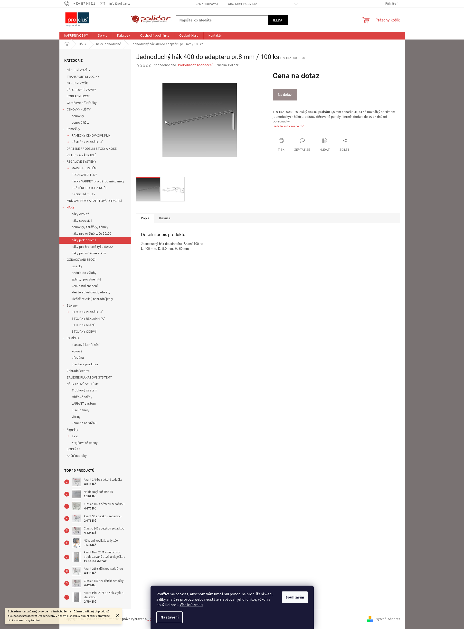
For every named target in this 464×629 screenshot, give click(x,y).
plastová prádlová (85, 364)
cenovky (78, 116)
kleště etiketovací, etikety (91, 292)
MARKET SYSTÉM (84, 168)
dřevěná (78, 357)
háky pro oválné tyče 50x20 (91, 233)
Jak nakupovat (207, 4)
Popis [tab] (145, 218)
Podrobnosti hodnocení (195, 65)
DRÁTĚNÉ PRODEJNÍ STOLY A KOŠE (92, 148)
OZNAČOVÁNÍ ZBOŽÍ (81, 259)
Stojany (72, 305)
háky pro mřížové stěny (89, 253)
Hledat (278, 20)
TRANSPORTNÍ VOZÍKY (83, 76)
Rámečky (73, 129)
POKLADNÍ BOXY (78, 96)
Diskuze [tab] (164, 218)
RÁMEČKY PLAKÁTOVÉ (87, 142)
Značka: (227, 65)
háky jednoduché (84, 240)
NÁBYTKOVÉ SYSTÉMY (83, 384)
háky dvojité (80, 214)
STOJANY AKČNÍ (83, 325)
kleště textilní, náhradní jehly (92, 299)
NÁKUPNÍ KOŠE (77, 83)
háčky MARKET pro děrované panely (98, 181)
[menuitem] (76, 36)
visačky (77, 266)
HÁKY (70, 207)
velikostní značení (85, 286)
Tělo (75, 436)
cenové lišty (80, 122)
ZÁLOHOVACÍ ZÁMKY (81, 90)
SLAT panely (80, 410)
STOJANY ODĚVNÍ (84, 331)
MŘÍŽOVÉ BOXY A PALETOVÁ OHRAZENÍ (94, 201)
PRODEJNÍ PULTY (83, 194)
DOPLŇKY (73, 449)
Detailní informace (286, 126)
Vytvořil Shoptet (388, 619)
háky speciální (82, 220)
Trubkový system (84, 390)
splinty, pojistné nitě (86, 279)
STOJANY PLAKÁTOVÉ (87, 312)
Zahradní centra (78, 371)
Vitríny (76, 416)
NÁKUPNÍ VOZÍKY (78, 70)
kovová (77, 351)
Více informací (191, 605)
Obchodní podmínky (243, 4)
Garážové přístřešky (82, 102)
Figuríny (72, 429)
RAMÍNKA (73, 338)
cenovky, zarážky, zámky (90, 227)
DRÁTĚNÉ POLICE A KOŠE (89, 188)
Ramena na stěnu (84, 423)
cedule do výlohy (84, 272)
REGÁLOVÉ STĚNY (84, 174)
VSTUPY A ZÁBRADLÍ (81, 155)
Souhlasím (294, 597)
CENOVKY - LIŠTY (79, 109)
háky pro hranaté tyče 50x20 (92, 246)
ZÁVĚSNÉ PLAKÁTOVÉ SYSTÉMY (89, 377)
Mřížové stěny (82, 397)
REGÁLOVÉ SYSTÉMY (81, 161)
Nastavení (170, 617)
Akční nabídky (77, 455)
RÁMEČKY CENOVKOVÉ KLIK (91, 135)
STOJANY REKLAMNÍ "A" (88, 318)
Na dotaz (285, 95)
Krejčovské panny (85, 442)
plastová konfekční (85, 344)
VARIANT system (84, 403)
